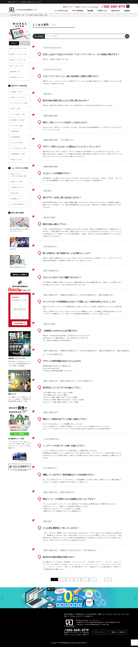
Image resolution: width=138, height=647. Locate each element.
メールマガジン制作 (17, 142)
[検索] (127, 36)
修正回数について (16, 198)
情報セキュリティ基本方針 (118, 632)
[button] (2, 598)
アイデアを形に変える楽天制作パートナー (26, 10)
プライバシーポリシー (99, 632)
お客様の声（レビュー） (18, 187)
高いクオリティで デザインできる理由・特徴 (19, 175)
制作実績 (90, 11)
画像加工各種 (15, 131)
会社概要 (127, 11)
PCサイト (14, 43)
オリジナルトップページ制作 (19, 103)
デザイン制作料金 (77, 11)
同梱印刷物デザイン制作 (18, 154)
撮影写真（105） (16, 71)
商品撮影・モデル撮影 (18, 120)
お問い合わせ (115, 11)
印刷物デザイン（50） (18, 77)
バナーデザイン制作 (17, 125)
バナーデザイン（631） (18, 66)
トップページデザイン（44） (19, 48)
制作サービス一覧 (16, 159)
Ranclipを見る (19, 323)
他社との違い (15, 193)
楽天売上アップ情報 (19, 275)
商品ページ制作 (16, 108)
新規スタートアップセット (19, 97)
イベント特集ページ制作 (18, 114)
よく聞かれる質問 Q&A (18, 204)
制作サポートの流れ (17, 181)
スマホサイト (25, 43)
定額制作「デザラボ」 (18, 92)
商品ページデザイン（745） (19, 54)
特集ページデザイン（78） (19, 60)
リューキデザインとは (61, 11)
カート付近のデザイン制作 (19, 148)
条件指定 (40, 36)
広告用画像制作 (16, 137)
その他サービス (102, 11)
